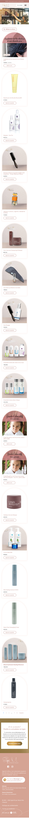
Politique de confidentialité (10, 805)
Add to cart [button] (9, 65)
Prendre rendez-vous (14, 743)
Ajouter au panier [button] (10, 103)
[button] (9, 29)
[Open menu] (25, 5)
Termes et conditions (8, 809)
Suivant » (21, 713)
